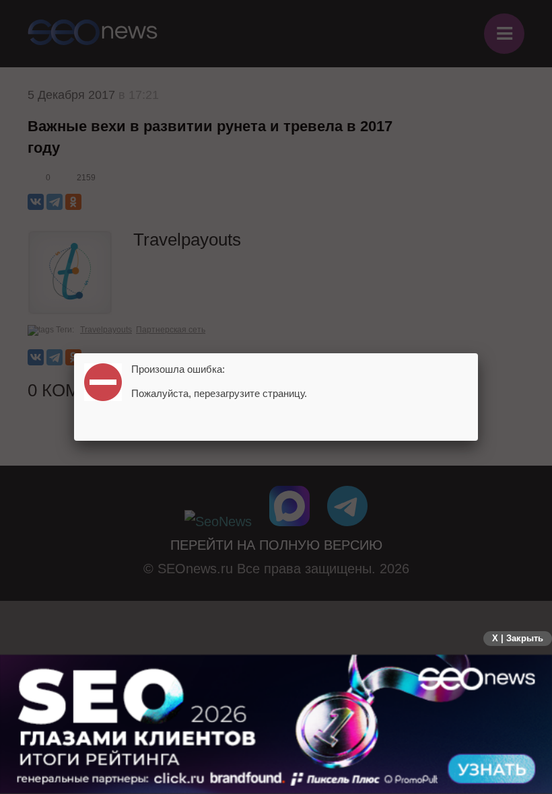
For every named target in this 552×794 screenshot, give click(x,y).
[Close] (478, 353)
